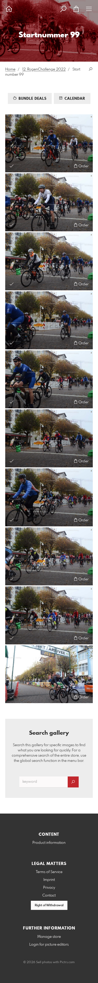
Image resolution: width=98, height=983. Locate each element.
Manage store (49, 937)
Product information (49, 843)
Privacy (49, 888)
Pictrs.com (67, 962)
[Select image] (11, 166)
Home (10, 69)
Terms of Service (49, 872)
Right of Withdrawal (49, 905)
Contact (49, 895)
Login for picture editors (49, 944)
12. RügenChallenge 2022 (44, 69)
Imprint (49, 880)
